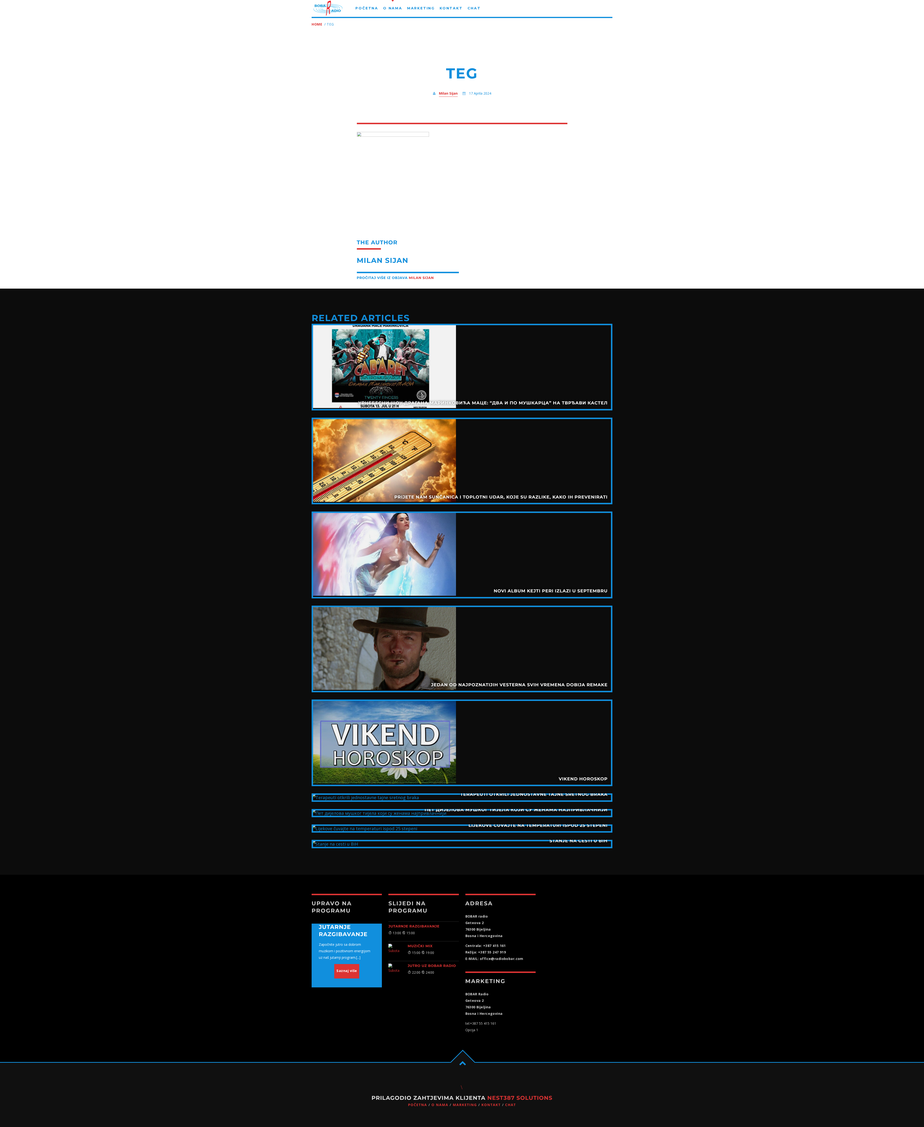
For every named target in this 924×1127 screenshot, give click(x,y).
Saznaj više (346, 970)
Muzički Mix (420, 946)
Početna (417, 1105)
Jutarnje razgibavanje (413, 926)
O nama (439, 1105)
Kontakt (491, 1105)
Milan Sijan (448, 93)
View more (462, 367)
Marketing (465, 1105)
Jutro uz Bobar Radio (432, 966)
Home (317, 24)
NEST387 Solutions (519, 1098)
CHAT (510, 1105)
